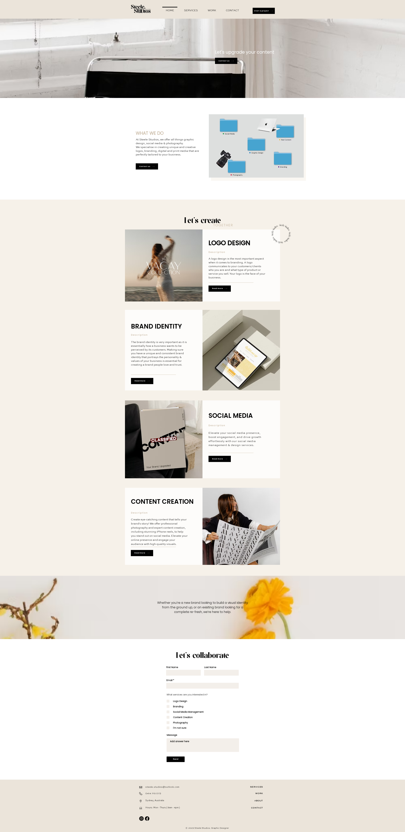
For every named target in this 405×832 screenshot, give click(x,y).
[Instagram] (141, 818)
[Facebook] (147, 818)
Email (169, 680)
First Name (172, 667)
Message (172, 735)
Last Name (210, 667)
